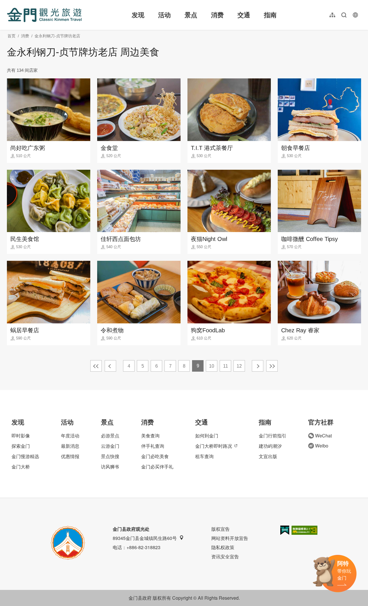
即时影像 (21, 435)
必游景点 (110, 435)
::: (8, 3)
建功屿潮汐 (270, 446)
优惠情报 (70, 456)
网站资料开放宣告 (229, 538)
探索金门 (21, 446)
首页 (11, 36)
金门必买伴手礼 (157, 466)
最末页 (272, 366)
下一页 (257, 366)
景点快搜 (110, 456)
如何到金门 (206, 435)
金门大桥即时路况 (213, 446)
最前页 (96, 366)
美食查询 (150, 435)
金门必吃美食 (155, 456)
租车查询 (204, 456)
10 (211, 366)
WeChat (323, 435)
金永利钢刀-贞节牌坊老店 (57, 36)
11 (225, 366)
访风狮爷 (110, 466)
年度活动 (70, 435)
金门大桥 (21, 466)
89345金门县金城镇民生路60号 (145, 538)
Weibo (321, 445)
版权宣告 (220, 529)
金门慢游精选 (25, 456)
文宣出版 (268, 456)
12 (239, 366)
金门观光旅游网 (44, 15)
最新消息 (70, 446)
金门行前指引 (272, 435)
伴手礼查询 (152, 446)
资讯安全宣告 (225, 556)
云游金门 (110, 446)
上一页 (110, 366)
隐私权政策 (222, 547)
